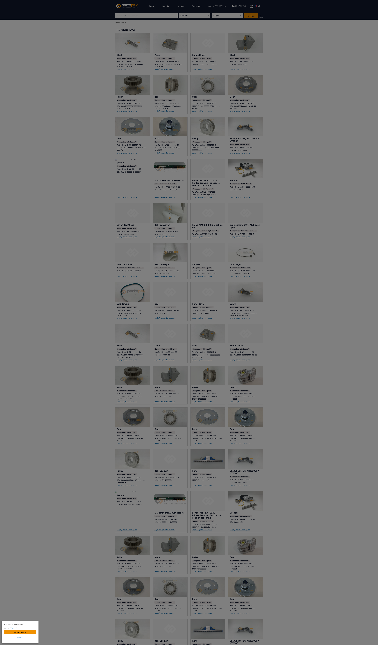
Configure (20, 637)
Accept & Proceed (20, 632)
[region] (20, 632)
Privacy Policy (14, 628)
